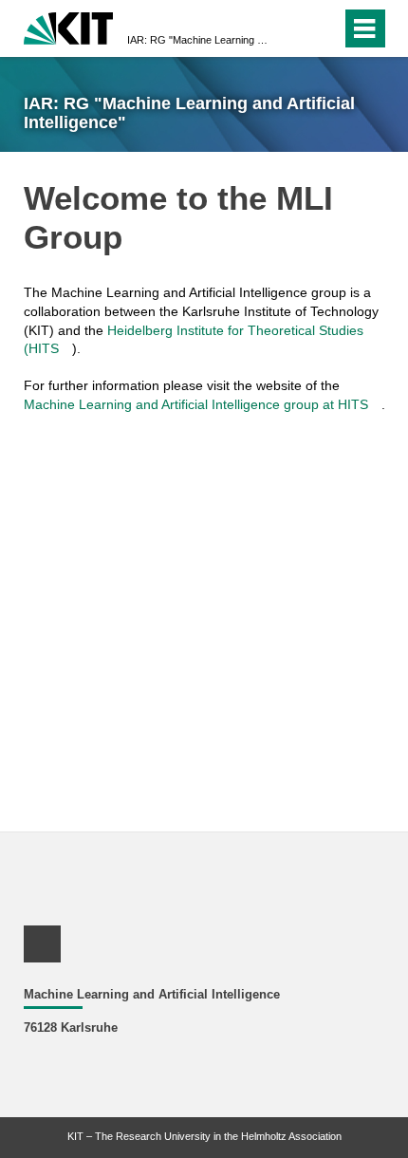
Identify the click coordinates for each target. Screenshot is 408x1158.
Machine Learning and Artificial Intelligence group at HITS (196, 404)
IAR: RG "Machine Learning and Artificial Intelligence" (198, 40)
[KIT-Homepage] (69, 26)
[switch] (293, 28)
